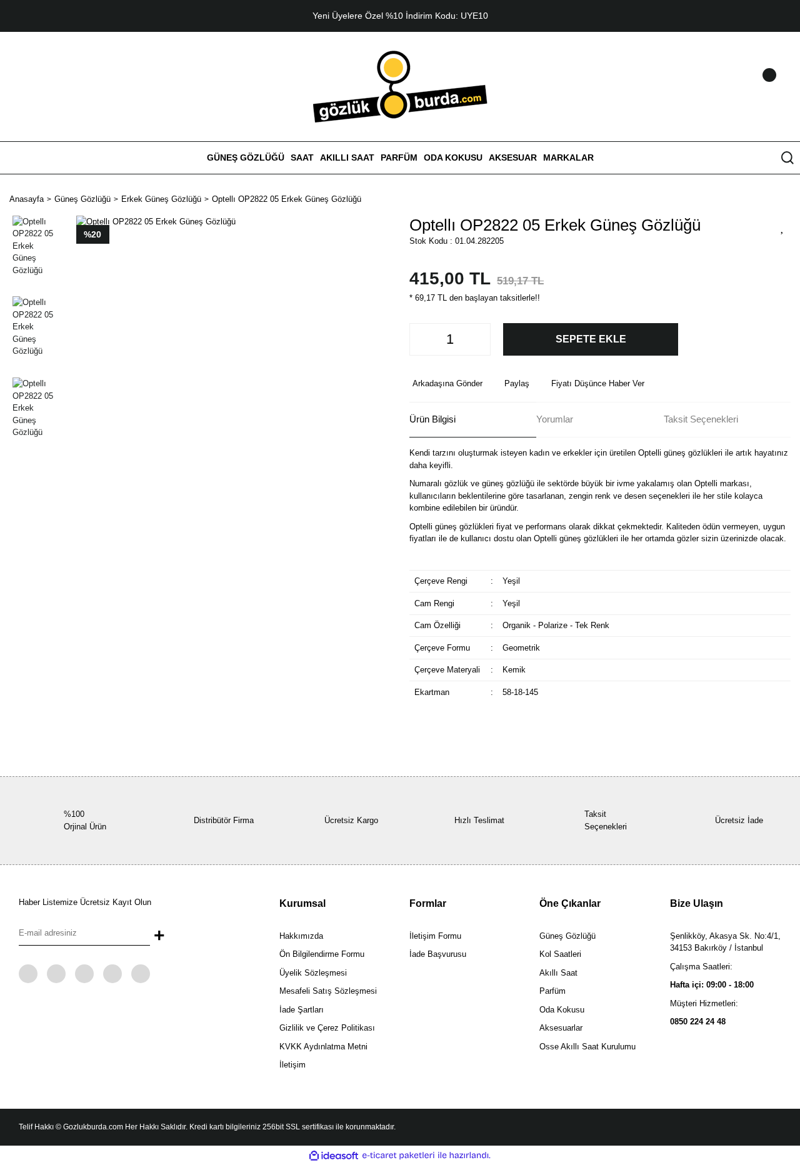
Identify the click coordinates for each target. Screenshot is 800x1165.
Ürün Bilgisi (432, 419)
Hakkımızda (301, 936)
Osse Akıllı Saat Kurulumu (587, 1046)
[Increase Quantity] (477, 339)
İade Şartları (301, 1009)
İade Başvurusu (437, 954)
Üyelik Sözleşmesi (313, 973)
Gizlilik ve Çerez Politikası (327, 1027)
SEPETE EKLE (591, 339)
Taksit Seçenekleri (701, 419)
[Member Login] (753, 86)
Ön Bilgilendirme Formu (321, 954)
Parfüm (552, 991)
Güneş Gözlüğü (567, 936)
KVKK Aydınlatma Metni (323, 1046)
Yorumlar (554, 419)
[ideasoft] (334, 1155)
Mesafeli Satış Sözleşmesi (328, 991)
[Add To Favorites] (782, 227)
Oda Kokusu (561, 1009)
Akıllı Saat (558, 973)
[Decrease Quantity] (422, 339)
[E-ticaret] (398, 1155)
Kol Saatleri (560, 954)
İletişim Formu (435, 936)
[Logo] (400, 86)
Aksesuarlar (560, 1027)
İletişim (292, 1064)
